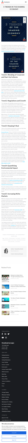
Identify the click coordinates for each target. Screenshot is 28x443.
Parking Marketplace (7, 17)
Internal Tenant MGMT (7, 369)
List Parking (23, 238)
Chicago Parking (12, 238)
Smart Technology (11, 241)
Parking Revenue (5, 357)
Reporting (4, 374)
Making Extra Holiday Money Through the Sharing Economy (17, 276)
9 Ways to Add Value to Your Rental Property (18, 312)
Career (3, 383)
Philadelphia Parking (6, 411)
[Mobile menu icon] (26, 2)
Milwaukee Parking (6, 394)
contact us (13, 225)
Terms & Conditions (6, 381)
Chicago (6, 238)
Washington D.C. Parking (7, 401)
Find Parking (18, 238)
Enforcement (4, 367)
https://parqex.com (14, 250)
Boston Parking (5, 399)
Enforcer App (4, 348)
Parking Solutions (5, 355)
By (20, 234)
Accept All (14, 432)
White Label (4, 376)
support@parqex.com (6, 420)
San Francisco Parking (6, 404)
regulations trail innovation (14, 115)
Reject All (14, 440)
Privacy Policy (5, 378)
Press (3, 385)
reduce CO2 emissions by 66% (16, 180)
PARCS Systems (5, 371)
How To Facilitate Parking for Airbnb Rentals (18, 292)
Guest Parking (5, 362)
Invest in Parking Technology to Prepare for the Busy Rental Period (18, 285)
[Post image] (5, 278)
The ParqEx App (5, 345)
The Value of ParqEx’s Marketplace (18, 298)
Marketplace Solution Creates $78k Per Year (18, 305)
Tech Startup (17, 241)
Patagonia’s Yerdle (18, 209)
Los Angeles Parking (6, 406)
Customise (14, 436)
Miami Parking (5, 408)
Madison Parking (5, 397)
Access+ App (4, 347)
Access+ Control (5, 364)
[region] (14, 432)
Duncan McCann (4, 132)
